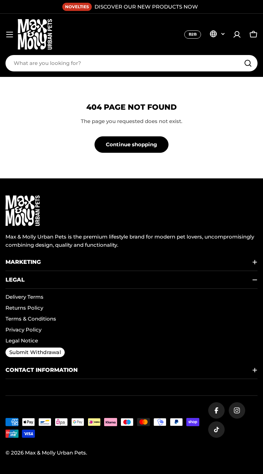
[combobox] (131, 63)
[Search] (248, 63)
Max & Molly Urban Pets (55, 452)
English (217, 33)
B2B (193, 34)
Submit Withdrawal (35, 352)
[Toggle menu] (9, 34)
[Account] (237, 34)
